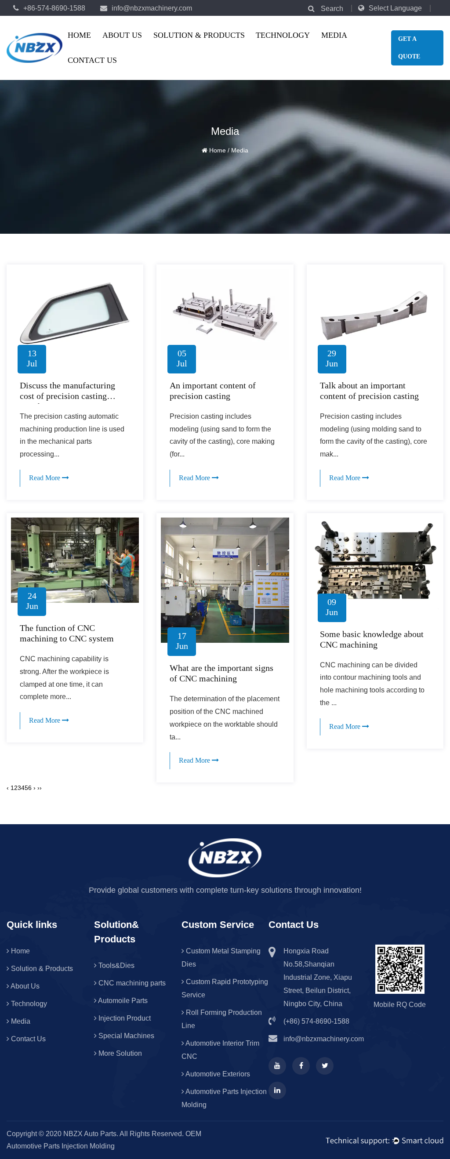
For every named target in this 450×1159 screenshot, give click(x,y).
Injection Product (124, 1018)
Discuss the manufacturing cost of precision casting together (67, 395)
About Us (122, 35)
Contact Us (92, 60)
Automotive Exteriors (191, 43)
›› (39, 787)
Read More (45, 478)
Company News (356, 47)
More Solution (119, 1053)
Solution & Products (199, 35)
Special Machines (125, 1035)
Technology (283, 35)
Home (79, 35)
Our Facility (138, 47)
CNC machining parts (189, 45)
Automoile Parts (122, 1000)
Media (334, 35)
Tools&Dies (188, 47)
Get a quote (409, 48)
